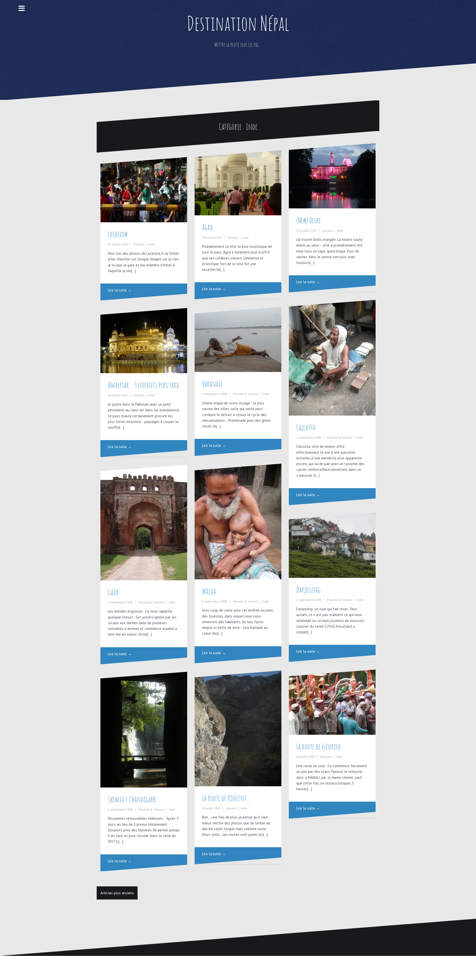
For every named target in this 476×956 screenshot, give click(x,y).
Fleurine (325, 757)
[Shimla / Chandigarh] (143, 729)
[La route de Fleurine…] (332, 702)
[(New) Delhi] (332, 175)
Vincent (138, 244)
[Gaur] (143, 522)
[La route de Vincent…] (238, 728)
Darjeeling (308, 590)
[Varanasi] (238, 339)
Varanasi (212, 384)
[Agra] (238, 182)
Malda (209, 591)
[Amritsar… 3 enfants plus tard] (143, 340)
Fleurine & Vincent (245, 394)
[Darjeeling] (332, 545)
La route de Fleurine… (320, 746)
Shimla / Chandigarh (132, 799)
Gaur (113, 592)
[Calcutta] (332, 357)
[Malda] (238, 521)
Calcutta (305, 427)
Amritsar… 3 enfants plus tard (143, 385)
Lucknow (118, 234)
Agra (207, 227)
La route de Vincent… (226, 798)
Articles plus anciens (117, 893)
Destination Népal (238, 23)
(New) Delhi (308, 220)
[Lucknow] (143, 189)
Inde (151, 244)
